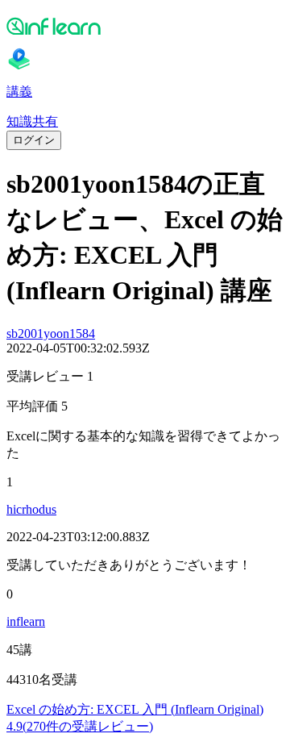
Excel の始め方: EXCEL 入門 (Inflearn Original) (134, 709)
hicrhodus (31, 509)
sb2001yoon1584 (50, 333)
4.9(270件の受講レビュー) (79, 726)
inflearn (25, 621)
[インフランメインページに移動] (145, 25)
